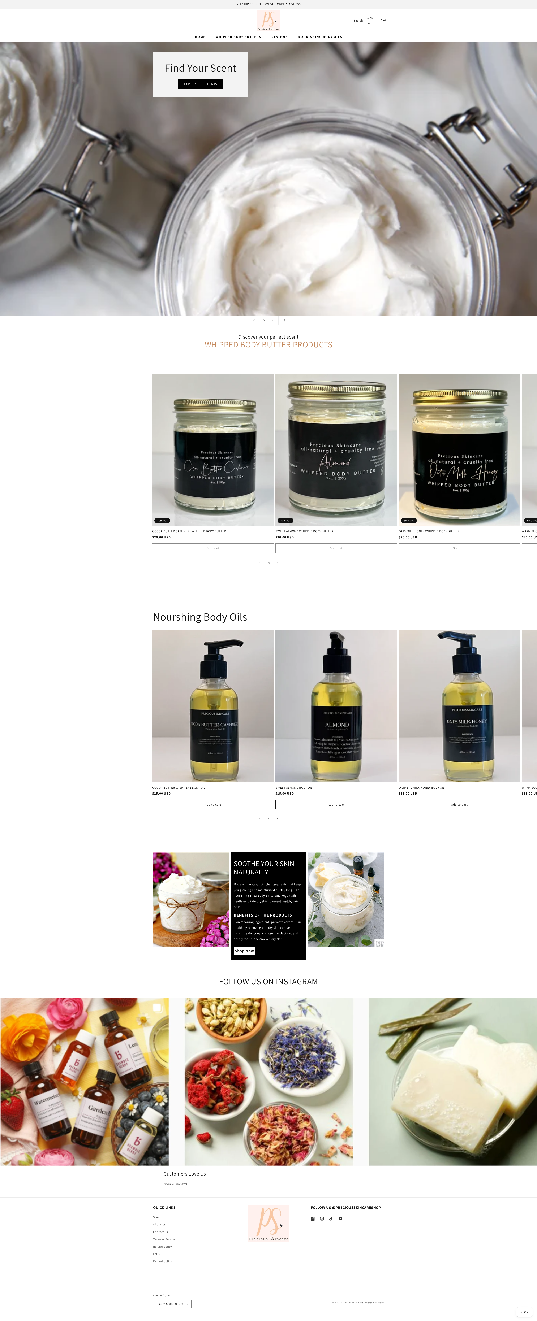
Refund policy (162, 1246)
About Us (159, 1224)
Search (157, 1217)
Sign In (370, 20)
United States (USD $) (170, 1304)
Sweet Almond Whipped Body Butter (304, 531)
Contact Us (160, 1232)
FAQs (156, 1254)
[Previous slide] (254, 320)
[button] (358, 20)
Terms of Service (164, 1239)
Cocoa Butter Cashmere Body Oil (178, 788)
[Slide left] (259, 563)
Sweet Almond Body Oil (294, 788)
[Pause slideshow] (283, 320)
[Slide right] (277, 563)
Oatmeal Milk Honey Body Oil (422, 788)
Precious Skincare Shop (351, 1302)
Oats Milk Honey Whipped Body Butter (429, 531)
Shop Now (174, 192)
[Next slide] (272, 320)
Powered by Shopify (374, 1302)
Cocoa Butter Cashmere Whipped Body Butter (189, 531)
